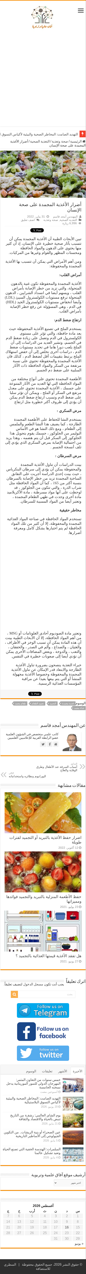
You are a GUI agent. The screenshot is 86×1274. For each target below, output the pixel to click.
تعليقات (47, 1071)
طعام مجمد (20, 703)
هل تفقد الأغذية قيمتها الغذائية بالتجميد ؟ (48, 956)
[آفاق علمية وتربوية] (43, 18)
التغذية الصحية (40, 141)
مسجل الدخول (33, 984)
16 (67, 1227)
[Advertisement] (43, 79)
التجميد (53, 703)
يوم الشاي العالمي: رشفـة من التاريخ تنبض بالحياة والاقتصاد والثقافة (35, 1117)
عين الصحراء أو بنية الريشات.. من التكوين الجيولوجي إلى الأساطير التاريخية (32, 1134)
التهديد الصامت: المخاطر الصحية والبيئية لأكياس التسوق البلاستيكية (33, 1100)
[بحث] (14, 994)
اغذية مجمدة (68, 703)
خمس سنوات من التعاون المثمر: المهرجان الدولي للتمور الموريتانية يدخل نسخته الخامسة (33, 1083)
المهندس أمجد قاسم (65, 216)
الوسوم (31, 1071)
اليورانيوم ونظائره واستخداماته (27, 775)
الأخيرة (77, 1071)
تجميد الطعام (38, 703)
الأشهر (62, 1071)
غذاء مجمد (79, 708)
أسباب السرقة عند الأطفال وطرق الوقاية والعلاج (56, 767)
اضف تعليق (28, 220)
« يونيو (79, 1243)
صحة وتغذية (60, 141)
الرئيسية (76, 141)
